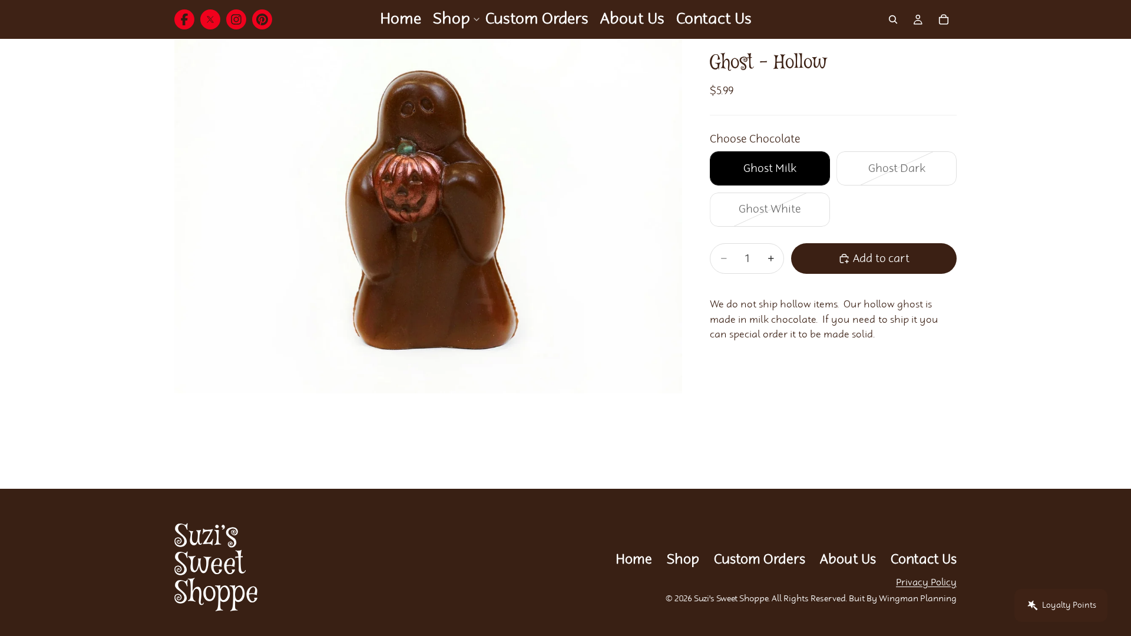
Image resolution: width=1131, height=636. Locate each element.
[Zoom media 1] (428, 216)
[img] (184, 19)
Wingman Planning (918, 599)
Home (634, 560)
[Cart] (944, 19)
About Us (848, 560)
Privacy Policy (926, 582)
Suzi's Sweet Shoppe (731, 599)
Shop (683, 560)
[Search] (893, 19)
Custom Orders (759, 560)
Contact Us (924, 560)
